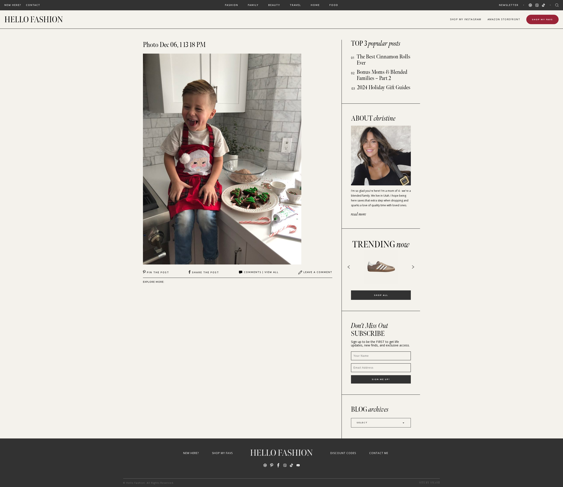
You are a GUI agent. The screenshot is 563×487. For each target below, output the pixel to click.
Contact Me (378, 453)
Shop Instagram (465, 19)
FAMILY (253, 5)
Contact (33, 5)
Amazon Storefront (504, 19)
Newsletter (509, 5)
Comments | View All (261, 272)
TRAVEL (295, 5)
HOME (315, 5)
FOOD (333, 5)
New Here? (12, 5)
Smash (435, 482)
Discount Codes (343, 453)
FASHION (231, 5)
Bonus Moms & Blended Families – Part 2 (382, 75)
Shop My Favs (542, 19)
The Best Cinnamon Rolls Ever (383, 59)
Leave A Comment (317, 272)
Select (362, 422)
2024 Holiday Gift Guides (383, 87)
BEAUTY (274, 5)
